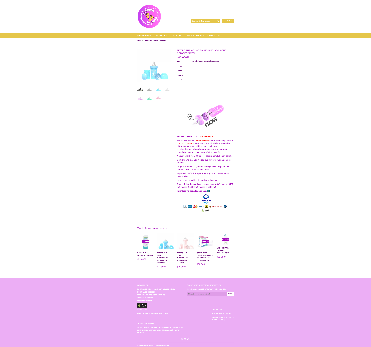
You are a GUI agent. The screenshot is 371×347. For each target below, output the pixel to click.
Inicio (139, 40)
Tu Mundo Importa (147, 345)
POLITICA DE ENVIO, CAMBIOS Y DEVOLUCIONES (156, 289)
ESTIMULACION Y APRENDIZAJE (195, 35)
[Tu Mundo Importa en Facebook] (182, 340)
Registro (230, 294)
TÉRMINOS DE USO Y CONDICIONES (151, 295)
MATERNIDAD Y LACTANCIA (144, 35)
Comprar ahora (186, 92)
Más (219, 35)
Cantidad (180, 75)
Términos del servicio (145, 298)
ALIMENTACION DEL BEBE (162, 35)
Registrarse (216, 16)
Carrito (229, 21)
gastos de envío (186, 61)
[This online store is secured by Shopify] (142, 307)
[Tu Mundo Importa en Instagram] (185, 340)
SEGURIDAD (210, 35)
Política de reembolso (145, 301)
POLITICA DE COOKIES (146, 292)
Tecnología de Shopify (162, 345)
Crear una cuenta (228, 16)
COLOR (179, 66)
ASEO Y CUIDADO (177, 35)
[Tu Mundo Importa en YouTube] (188, 340)
